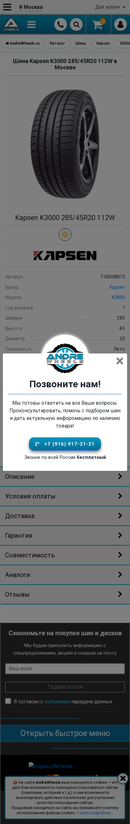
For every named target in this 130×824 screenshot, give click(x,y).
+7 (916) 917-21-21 (69, 444)
